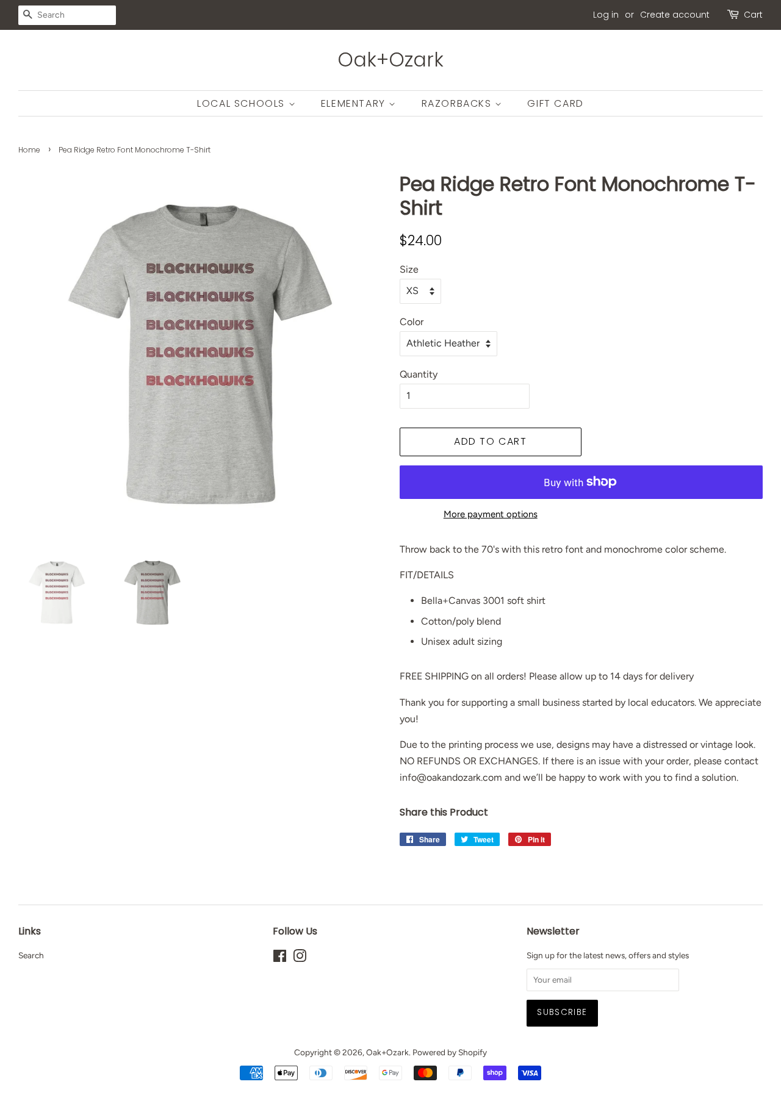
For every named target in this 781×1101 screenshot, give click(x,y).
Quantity (418, 374)
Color (411, 322)
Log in (606, 15)
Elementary (355, 103)
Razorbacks (458, 103)
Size (409, 269)
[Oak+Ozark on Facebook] (280, 958)
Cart (753, 15)
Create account (675, 15)
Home (29, 150)
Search (31, 955)
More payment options (491, 514)
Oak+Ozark (390, 59)
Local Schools (242, 103)
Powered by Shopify (449, 1052)
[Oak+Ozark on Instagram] (299, 958)
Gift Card (555, 103)
